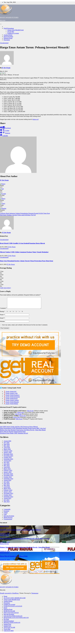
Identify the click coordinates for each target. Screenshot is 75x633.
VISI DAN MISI (9, 630)
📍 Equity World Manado (11, 402)
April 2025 (7, 467)
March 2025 (7, 469)
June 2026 (7, 444)
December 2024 (8, 473)
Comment (3, 308)
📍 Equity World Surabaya (11, 395)
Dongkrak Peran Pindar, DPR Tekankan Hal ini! (14, 433)
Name (2, 314)
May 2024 (7, 485)
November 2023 (8, 493)
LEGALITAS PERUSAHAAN (13, 616)
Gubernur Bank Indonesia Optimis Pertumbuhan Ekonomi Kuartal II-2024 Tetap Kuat (25, 213)
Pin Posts (6, 619)
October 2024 (8, 477)
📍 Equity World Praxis (11, 398)
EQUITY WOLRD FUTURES (9, 17)
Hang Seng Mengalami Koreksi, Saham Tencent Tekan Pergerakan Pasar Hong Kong (26, 261)
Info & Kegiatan (8, 36)
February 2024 (8, 490)
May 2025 (7, 465)
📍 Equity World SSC (10, 391)
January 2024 (7, 491)
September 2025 (8, 459)
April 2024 (7, 487)
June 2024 (7, 483)
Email (2, 318)
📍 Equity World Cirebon (11, 400)
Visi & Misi (10, 31)
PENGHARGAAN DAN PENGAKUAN (16, 617)
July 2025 (6, 462)
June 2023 (7, 501)
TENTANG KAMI (9, 627)
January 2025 (7, 472)
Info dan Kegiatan (9, 516)
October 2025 (8, 457)
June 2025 (7, 464)
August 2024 (7, 480)
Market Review (8, 517)
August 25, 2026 (5, 533)
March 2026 (7, 449)
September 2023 (8, 496)
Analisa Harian (8, 35)
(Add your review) (5, 288)
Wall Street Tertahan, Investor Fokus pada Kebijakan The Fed (18, 215)
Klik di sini (30, 411)
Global (6, 512)
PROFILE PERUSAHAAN (12, 622)
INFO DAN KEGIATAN (11, 612)
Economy (6, 511)
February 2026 (8, 451)
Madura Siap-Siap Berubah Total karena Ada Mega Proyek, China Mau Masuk (23, 430)
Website (2, 321)
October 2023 (8, 495)
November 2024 (8, 475)
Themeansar (34, 593)
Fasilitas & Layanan (13, 33)
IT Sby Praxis (6, 68)
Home (5, 596)
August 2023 (7, 498)
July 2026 (6, 442)
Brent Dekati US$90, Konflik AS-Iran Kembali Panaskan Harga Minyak (22, 243)
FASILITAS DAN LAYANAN (13, 606)
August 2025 (7, 460)
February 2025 (8, 470)
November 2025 (8, 455)
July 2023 (6, 500)
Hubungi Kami (8, 38)
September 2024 (8, 478)
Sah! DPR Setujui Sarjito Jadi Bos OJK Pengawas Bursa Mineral (19, 426)
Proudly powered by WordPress (9, 593)
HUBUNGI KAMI (9, 611)
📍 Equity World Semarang (12, 396)
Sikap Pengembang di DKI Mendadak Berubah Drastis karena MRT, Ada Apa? (23, 428)
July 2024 (6, 482)
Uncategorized (4, 43)
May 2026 (7, 446)
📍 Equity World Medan (11, 403)
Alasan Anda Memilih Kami (15, 30)
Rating (2, 311)
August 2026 (7, 441)
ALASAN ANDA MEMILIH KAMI (14, 598)
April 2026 (7, 447)
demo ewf (36, 119)
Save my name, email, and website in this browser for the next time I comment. (25, 325)
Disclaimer (7, 40)
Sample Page (7, 624)
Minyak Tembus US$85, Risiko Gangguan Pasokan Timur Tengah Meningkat (24, 252)
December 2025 (8, 454)
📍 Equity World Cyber (11, 393)
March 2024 (7, 488)
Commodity (7, 509)
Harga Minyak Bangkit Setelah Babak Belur (13, 431)
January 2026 (7, 452)
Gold (5, 514)
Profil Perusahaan (9, 28)
